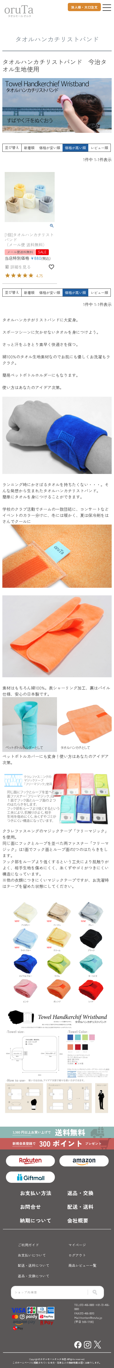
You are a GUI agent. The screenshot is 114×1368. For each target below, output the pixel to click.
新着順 (29, 147)
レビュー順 (99, 147)
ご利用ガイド (28, 1244)
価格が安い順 (49, 147)
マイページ (77, 1244)
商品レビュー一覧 (82, 1265)
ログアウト (77, 1254)
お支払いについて (32, 1254)
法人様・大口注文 (84, 7)
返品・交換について (33, 1275)
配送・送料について (33, 1265)
